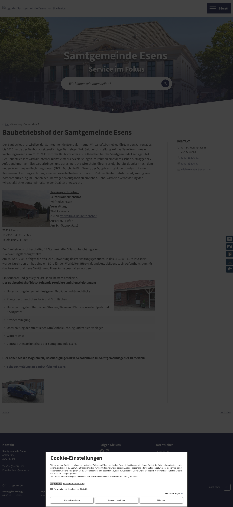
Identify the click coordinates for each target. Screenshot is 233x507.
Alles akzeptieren (72, 500)
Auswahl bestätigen (116, 500)
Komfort (72, 489)
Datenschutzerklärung (74, 483)
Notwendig (58, 489)
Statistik (83, 489)
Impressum (56, 483)
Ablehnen (161, 500)
